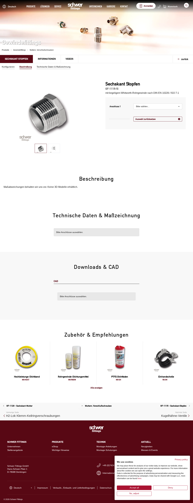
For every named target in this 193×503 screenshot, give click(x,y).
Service (57, 6)
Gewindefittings (19, 50)
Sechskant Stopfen (16, 58)
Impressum (42, 488)
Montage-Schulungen (106, 450)
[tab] (41, 148)
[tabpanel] (47, 111)
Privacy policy (181, 459)
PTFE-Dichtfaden (119, 376)
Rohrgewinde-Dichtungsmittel (73, 376)
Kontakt (124, 6)
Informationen (47, 58)
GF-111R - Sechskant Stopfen (173, 405)
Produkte (30, 6)
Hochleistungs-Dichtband (27, 376)
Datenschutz (106, 488)
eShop (55, 446)
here (139, 478)
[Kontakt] (159, 6)
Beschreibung (25, 66)
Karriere (111, 6)
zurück (184, 59)
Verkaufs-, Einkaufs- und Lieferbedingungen (74, 488)
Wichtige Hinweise (60, 450)
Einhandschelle (166, 376)
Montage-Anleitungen (106, 446)
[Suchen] (186, 5)
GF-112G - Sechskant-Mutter (19, 405)
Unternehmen (95, 6)
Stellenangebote (15, 450)
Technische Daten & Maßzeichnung (53, 67)
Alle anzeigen (96, 387)
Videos (69, 58)
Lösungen (44, 6)
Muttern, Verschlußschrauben (42, 50)
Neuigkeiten (146, 446)
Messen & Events (149, 450)
